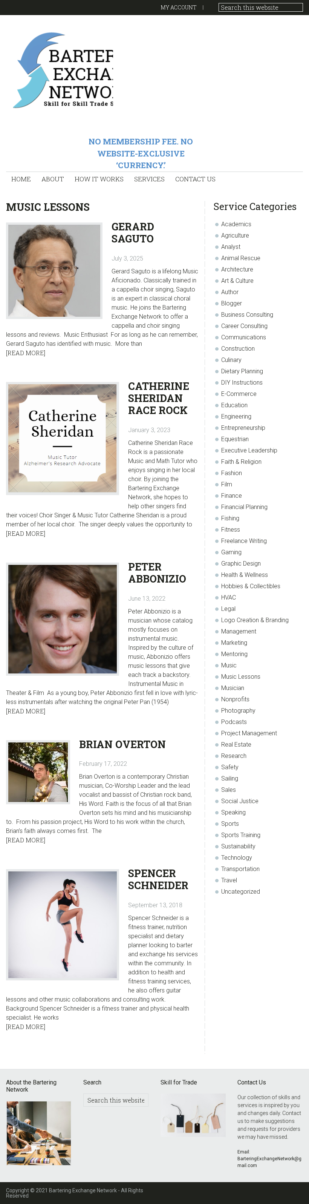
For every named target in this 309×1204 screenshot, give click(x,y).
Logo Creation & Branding (255, 620)
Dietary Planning (242, 371)
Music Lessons (240, 676)
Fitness (230, 529)
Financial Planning (244, 507)
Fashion (231, 473)
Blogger (231, 303)
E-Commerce (239, 393)
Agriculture (235, 235)
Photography (238, 710)
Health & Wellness (244, 574)
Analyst (230, 246)
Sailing (229, 778)
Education (234, 405)
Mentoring (234, 654)
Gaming (231, 552)
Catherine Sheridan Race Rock (158, 398)
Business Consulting (247, 314)
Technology (236, 857)
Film (226, 484)
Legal (228, 608)
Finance (231, 495)
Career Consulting (244, 326)
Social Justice (240, 801)
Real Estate (236, 744)
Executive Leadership (249, 450)
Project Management (249, 733)
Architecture (237, 269)
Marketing (234, 642)
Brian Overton (122, 744)
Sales (228, 789)
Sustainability (238, 846)
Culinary (231, 360)
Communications (243, 337)
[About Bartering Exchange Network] (38, 1134)
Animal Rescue (240, 258)
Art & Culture (237, 280)
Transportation (240, 869)
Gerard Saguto (133, 232)
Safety (230, 767)
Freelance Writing (244, 540)
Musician (232, 688)
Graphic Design (241, 563)
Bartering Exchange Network (59, 69)
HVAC (228, 597)
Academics (236, 224)
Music (229, 665)
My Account (179, 7)
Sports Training (240, 835)
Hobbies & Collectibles (250, 586)
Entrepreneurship (243, 427)
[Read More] (25, 353)
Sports (230, 823)
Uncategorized (240, 891)
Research (233, 755)
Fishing (230, 518)
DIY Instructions (242, 382)
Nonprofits (235, 699)
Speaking (233, 812)
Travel (229, 880)
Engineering (236, 416)
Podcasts (234, 721)
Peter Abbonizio (157, 572)
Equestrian (235, 439)
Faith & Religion (241, 461)
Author (230, 292)
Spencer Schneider (158, 879)
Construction (238, 348)
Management (238, 631)
